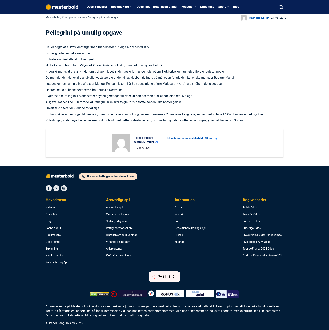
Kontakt (179, 214)
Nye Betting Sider (56, 256)
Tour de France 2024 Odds (258, 249)
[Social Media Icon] (49, 188)
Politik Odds (250, 208)
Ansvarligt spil (118, 200)
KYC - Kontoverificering (119, 256)
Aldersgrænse (114, 249)
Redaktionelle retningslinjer (190, 228)
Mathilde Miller (258, 18)
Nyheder (51, 208)
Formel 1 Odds (251, 221)
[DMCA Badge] (99, 294)
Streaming (207, 7)
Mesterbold (53, 18)
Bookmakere (120, 7)
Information (185, 200)
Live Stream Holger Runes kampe (262, 235)
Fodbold (186, 7)
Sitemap (179, 242)
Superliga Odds (252, 228)
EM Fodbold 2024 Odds (256, 242)
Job (177, 221)
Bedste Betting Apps (58, 262)
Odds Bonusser (97, 7)
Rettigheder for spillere (119, 228)
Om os (178, 208)
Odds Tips (143, 7)
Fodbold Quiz (53, 228)
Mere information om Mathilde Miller (189, 139)
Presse (179, 235)
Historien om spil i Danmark (122, 235)
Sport (222, 7)
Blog (236, 7)
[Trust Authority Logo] (132, 294)
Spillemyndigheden (117, 221)
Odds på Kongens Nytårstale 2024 (263, 256)
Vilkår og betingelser (118, 242)
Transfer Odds (251, 214)
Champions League (73, 18)
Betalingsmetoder (165, 7)
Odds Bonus (53, 242)
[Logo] (62, 177)
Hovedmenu (56, 200)
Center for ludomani (117, 214)
